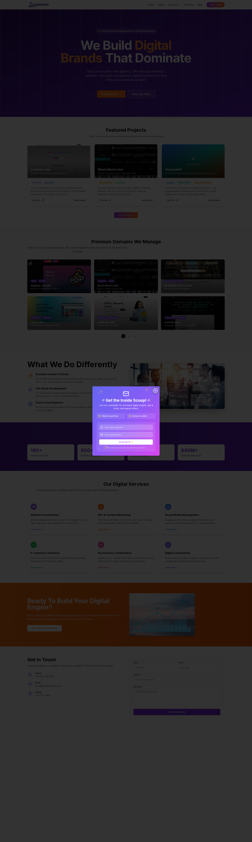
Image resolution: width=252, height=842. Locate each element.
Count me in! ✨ (126, 442)
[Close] (155, 390)
